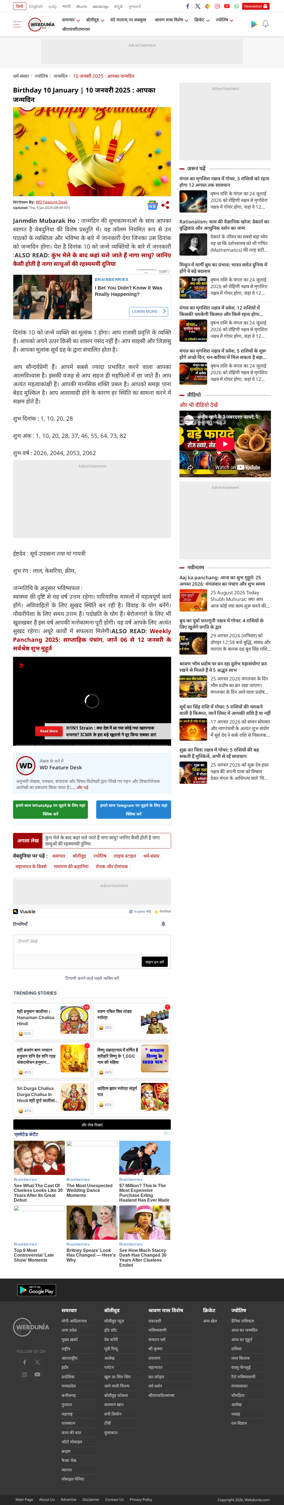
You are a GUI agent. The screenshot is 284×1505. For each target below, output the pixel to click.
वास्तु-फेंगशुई (240, 1367)
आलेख (109, 1358)
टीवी (107, 1423)
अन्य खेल (210, 1321)
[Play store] (254, 23)
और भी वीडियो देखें (198, 405)
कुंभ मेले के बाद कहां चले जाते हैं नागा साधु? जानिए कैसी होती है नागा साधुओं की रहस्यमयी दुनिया (102, 841)
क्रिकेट (199, 20)
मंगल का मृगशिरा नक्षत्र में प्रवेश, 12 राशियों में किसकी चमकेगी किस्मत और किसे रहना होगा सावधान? (219, 311)
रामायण (154, 1358)
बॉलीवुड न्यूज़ (114, 1321)
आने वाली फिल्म (116, 1386)
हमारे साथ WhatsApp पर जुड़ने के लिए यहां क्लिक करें (50, 810)
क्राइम (66, 1451)
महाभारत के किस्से (31, 866)
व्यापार (67, 1469)
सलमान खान (113, 1404)
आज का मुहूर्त (241, 1339)
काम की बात (71, 1432)
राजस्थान (68, 1423)
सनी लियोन (112, 1414)
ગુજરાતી (134, 6)
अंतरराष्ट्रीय (70, 1358)
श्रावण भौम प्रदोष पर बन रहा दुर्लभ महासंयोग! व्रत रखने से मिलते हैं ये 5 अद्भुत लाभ (223, 666)
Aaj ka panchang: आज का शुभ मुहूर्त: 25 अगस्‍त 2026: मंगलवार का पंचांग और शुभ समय (222, 580)
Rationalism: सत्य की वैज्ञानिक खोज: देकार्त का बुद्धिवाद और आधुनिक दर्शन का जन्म (224, 224)
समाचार (68, 20)
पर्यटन (109, 1367)
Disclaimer (90, 1499)
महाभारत (155, 1367)
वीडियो (194, 394)
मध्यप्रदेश (69, 1386)
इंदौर (65, 1367)
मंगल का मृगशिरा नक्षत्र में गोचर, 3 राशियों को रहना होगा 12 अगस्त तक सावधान (224, 181)
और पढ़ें (82, 787)
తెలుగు (81, 6)
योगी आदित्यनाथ (74, 1321)
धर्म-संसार (21, 76)
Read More (48, 731)
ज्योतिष (222, 20)
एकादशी (154, 1321)
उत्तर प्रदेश (69, 1330)
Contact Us (114, 1499)
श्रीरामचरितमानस (76, 29)
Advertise (68, 1499)
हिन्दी (19, 6)
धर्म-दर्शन (155, 1386)
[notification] (265, 23)
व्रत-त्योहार (156, 1376)
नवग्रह (235, 1414)
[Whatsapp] (236, 6)
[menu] (18, 24)
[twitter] (198, 6)
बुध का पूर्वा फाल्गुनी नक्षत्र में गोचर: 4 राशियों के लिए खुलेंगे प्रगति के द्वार (221, 623)
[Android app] (36, 1290)
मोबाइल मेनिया (73, 1479)
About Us (47, 1499)
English (36, 6)
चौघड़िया (238, 1395)
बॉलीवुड (92, 20)
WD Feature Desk (51, 201)
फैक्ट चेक (69, 1460)
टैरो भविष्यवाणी (243, 1376)
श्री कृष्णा (155, 1348)
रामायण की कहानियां (71, 866)
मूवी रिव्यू (111, 1348)
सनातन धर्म (156, 1339)
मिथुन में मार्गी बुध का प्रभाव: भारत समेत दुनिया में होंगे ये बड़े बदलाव (223, 267)
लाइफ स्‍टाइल (125, 856)
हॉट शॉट (110, 1330)
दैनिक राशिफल (242, 1321)
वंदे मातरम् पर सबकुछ (128, 20)
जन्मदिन (60, 76)
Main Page (24, 1499)
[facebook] (188, 6)
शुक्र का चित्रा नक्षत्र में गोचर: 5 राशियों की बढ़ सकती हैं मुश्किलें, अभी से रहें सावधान (219, 753)
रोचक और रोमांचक (112, 866)
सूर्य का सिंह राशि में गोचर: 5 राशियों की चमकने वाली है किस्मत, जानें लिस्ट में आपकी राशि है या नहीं (225, 709)
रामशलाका (239, 1386)
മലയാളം (101, 6)
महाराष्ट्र (67, 1414)
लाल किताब (240, 1358)
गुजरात (67, 1404)
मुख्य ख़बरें (70, 1339)
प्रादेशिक (68, 1376)
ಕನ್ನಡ (118, 6)
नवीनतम (195, 567)
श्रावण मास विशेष (169, 20)
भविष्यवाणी (157, 1330)
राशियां (236, 1348)
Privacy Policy (141, 1499)
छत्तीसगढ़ (69, 1395)
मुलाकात (111, 1432)
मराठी (66, 6)
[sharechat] (207, 6)
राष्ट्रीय (66, 1348)
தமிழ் (53, 6)
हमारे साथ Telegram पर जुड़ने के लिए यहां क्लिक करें (133, 810)
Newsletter (253, 6)
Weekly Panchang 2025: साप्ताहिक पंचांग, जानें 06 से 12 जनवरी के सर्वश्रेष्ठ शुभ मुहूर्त (92, 639)
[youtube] (227, 6)
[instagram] (217, 6)
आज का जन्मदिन (244, 1330)
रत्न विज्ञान (239, 1423)
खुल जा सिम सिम (117, 1376)
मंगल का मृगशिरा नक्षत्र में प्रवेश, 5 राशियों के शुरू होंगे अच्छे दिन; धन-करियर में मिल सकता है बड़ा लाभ (222, 354)
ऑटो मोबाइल (72, 1441)
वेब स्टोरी (111, 1339)
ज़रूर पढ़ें (196, 168)
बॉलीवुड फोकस (116, 1395)
